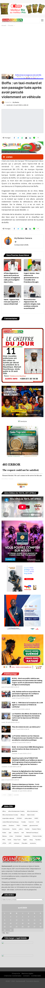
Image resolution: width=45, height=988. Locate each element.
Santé (9, 839)
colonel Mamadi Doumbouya (10, 822)
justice (21, 829)
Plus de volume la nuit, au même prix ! (26, 727)
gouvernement (34, 825)
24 (16, 927)
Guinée (14, 829)
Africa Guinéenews (32, 811)
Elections (11, 825)
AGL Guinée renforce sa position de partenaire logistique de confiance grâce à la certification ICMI (26, 694)
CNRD (36, 818)
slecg (30, 839)
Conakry (23, 822)
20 (34, 923)
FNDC (18, 825)
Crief (37, 822)
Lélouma (16, 832)
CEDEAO (19, 818)
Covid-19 (31, 822)
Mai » (7, 933)
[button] (22, 218)
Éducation (24, 843)
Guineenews (6, 829)
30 (11, 930)
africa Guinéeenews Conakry (16, 811)
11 (22, 920)
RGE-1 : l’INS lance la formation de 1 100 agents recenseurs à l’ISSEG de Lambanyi (27, 705)
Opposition (27, 836)
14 (40, 920)
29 (5, 930)
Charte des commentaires (12, 976)
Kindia (4, 832)
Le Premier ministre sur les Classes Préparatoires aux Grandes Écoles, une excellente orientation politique (27, 738)
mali (22, 832)
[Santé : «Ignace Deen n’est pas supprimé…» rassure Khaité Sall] (12, 291)
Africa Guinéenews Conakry (10, 815)
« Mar (3, 933)
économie (33, 843)
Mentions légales (27, 973)
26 (28, 927)
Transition (38, 839)
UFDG (4, 843)
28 (40, 927)
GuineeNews (5, 478)
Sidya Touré (17, 839)
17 (16, 923)
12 (28, 920)
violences (16, 843)
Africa (4, 811)
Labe (10, 832)
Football (25, 825)
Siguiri (25, 839)
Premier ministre (37, 836)
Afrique (23, 815)
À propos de (16, 973)
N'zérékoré (18, 836)
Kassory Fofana (36, 829)
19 (28, 923)
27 (34, 927)
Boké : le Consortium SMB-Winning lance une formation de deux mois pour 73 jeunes (27, 749)
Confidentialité (36, 976)
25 (22, 927)
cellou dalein (28, 818)
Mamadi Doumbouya (32, 832)
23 (11, 927)
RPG (3, 839)
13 (34, 920)
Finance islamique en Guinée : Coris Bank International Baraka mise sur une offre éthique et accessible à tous (27, 786)
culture (4, 825)
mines (11, 836)
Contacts (26, 976)
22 (5, 927)
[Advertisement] (22, 50)
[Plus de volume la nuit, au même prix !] (6, 729)
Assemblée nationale (8, 818)
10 (16, 920)
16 (10, 923)
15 (4, 923)
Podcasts (11, 478)
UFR (10, 843)
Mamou (4, 836)
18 (22, 923)
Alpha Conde (30, 815)
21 (40, 923)
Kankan (27, 829)
